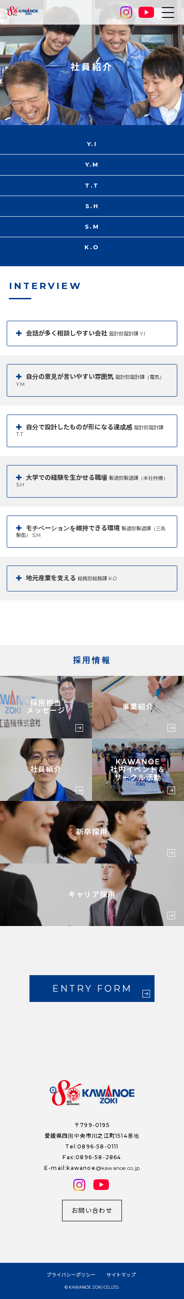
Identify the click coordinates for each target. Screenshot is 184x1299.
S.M (92, 226)
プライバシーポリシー (71, 1275)
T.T (92, 185)
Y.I (92, 143)
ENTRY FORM (92, 988)
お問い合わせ (92, 1211)
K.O (92, 247)
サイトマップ (121, 1275)
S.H (92, 206)
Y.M (92, 164)
